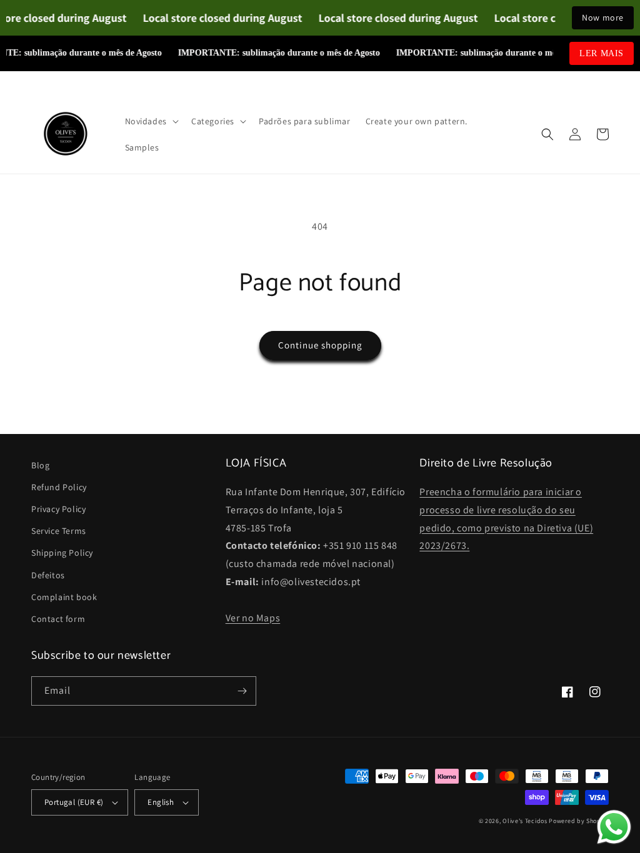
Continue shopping (320, 345)
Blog (40, 465)
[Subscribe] (242, 691)
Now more (603, 17)
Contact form (58, 618)
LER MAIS (601, 53)
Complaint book (64, 597)
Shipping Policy (62, 552)
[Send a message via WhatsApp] (614, 827)
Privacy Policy (58, 509)
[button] (151, 121)
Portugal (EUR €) (73, 802)
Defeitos (48, 575)
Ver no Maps (253, 617)
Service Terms (58, 530)
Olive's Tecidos (525, 821)
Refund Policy (59, 487)
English (161, 802)
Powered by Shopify (579, 821)
